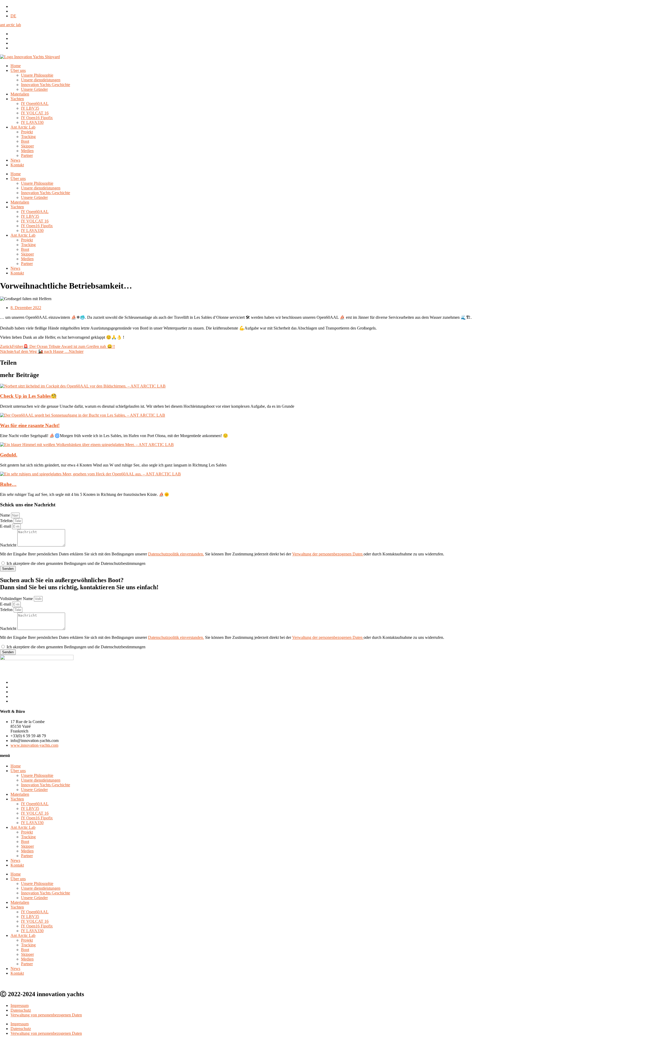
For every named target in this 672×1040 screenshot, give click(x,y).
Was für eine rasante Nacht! (30, 425)
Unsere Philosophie (37, 75)
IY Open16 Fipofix (37, 117)
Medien (27, 150)
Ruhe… (8, 484)
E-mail (6, 526)
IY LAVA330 (32, 122)
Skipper (27, 146)
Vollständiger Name (17, 598)
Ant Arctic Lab (22, 127)
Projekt (27, 132)
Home (15, 65)
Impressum (19, 1005)
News (15, 160)
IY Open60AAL (35, 103)
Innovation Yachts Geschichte (45, 84)
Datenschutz (20, 1010)
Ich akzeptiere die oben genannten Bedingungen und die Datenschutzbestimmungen (76, 563)
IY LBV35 (30, 108)
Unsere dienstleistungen (40, 80)
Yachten (17, 99)
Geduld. (8, 455)
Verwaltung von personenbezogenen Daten (46, 1015)
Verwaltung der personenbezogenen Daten (328, 554)
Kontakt (17, 165)
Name (5, 515)
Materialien (19, 94)
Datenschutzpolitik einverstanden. (176, 554)
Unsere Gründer (34, 89)
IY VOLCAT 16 (35, 113)
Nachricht (8, 545)
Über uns (18, 70)
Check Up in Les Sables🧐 (28, 396)
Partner (27, 155)
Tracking (28, 136)
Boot (25, 141)
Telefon (7, 520)
